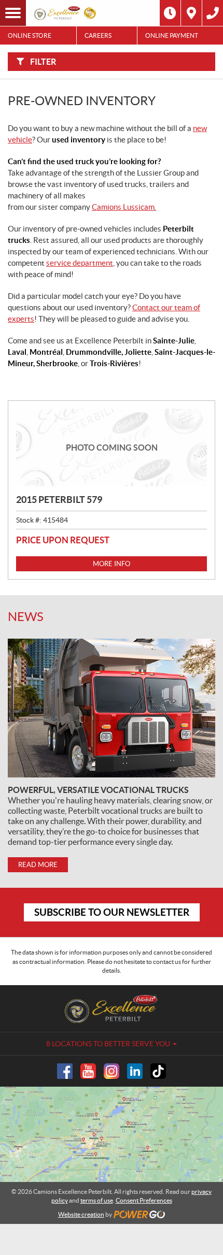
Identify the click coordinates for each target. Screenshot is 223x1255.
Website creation (81, 1214)
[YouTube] (88, 1071)
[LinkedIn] (135, 1071)
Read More (38, 865)
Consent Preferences (144, 1200)
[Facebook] (65, 1071)
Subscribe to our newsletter (111, 912)
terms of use (96, 1200)
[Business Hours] (170, 13)
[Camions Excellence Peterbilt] (66, 13)
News (26, 617)
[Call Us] (212, 13)
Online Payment (171, 35)
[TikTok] (158, 1071)
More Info (111, 564)
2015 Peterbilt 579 (59, 499)
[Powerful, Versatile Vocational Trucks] (111, 708)
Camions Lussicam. (124, 207)
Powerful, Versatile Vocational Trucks (98, 790)
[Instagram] (111, 1071)
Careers (98, 35)
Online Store (29, 35)
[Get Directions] (191, 13)
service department (79, 262)
